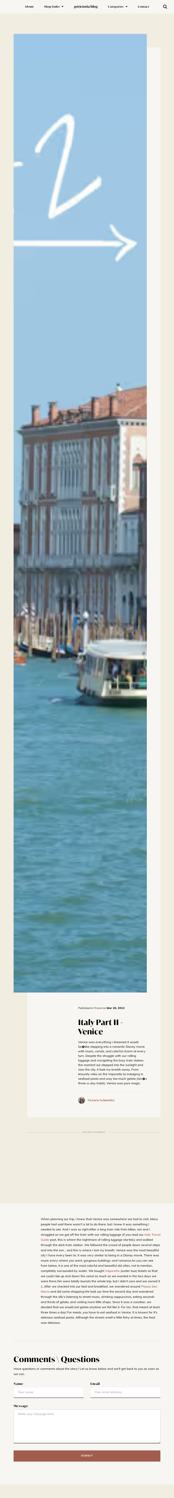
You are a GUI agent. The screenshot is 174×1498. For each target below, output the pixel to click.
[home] (86, 7)
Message (21, 1406)
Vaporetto (112, 1271)
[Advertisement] (93, 1159)
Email (95, 1384)
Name (18, 1384)
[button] (53, 7)
